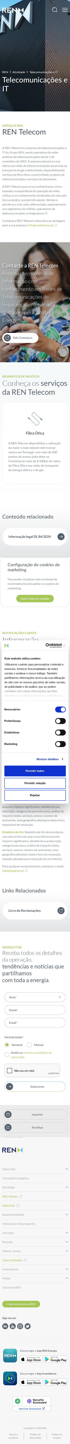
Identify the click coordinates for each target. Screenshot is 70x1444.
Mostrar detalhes (48, 759)
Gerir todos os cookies (35, 598)
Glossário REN (11, 1287)
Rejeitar (35, 795)
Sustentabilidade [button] (13, 1214)
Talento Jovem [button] (11, 1251)
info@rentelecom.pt (40, 225)
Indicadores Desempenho (18, 1223)
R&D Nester (10, 1196)
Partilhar (37, 1127)
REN (5, 72)
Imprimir (37, 1114)
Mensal (38, 1044)
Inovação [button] (8, 1232)
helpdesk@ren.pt (13, 870)
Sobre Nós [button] (8, 1169)
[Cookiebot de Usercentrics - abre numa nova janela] (50, 645)
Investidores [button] (10, 1269)
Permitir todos (35, 770)
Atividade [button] (8, 1187)
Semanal (17, 1044)
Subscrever (37, 1086)
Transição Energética (15, 1178)
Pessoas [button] (7, 1242)
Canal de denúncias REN (21, 1304)
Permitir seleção (35, 783)
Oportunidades (12, 1260)
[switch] (60, 721)
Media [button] (6, 1278)
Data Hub (8, 1205)
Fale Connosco (22, 337)
